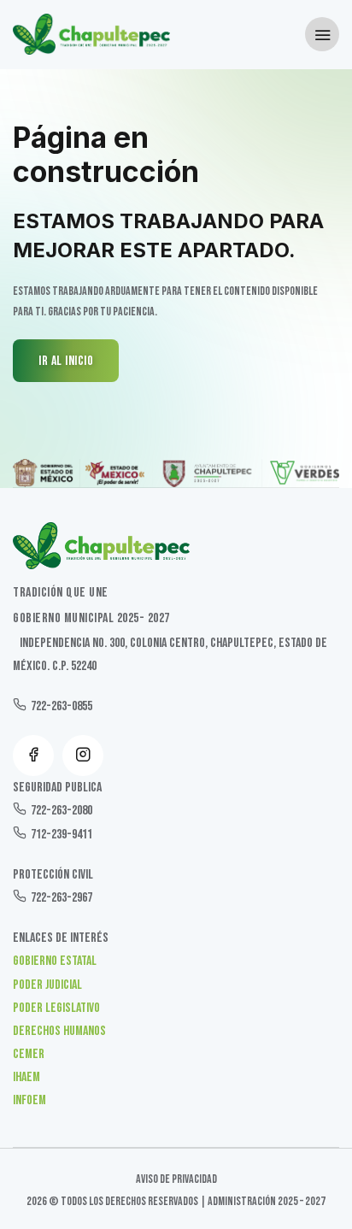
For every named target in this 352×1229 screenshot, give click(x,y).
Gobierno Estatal (55, 961)
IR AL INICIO (65, 361)
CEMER (28, 1054)
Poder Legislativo (56, 1008)
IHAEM (26, 1077)
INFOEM (29, 1100)
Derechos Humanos (59, 1031)
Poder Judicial (47, 985)
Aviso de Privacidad (176, 1179)
